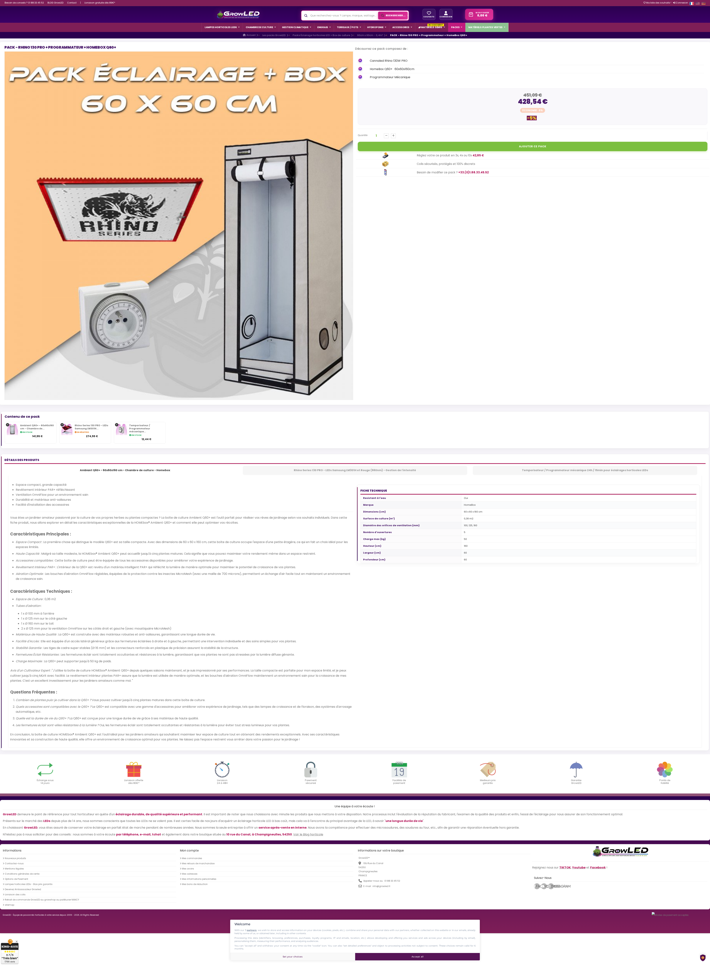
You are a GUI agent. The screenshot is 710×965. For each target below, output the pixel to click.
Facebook (538, 886)
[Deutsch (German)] (703, 3)
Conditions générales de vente (22, 873)
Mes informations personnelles (199, 879)
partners (251, 930)
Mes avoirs (188, 868)
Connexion (681, 2)
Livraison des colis (15, 894)
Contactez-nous (14, 863)
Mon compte (189, 850)
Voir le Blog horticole (308, 834)
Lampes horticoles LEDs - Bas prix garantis (29, 884)
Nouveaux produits (15, 858)
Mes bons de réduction (195, 884)
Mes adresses (189, 873)
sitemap (9, 904)
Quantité (362, 135)
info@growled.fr (381, 886)
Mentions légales (14, 868)
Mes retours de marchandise (198, 863)
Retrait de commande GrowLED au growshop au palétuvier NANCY (42, 899)
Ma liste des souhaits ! (658, 2)
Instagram (552, 886)
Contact (72, 2)
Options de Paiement (16, 879)
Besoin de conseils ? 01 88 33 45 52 (24, 2)
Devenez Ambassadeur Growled (23, 889)
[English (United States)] (697, 3)
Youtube (545, 886)
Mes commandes (192, 858)
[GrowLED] (238, 14)
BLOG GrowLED (55, 2)
